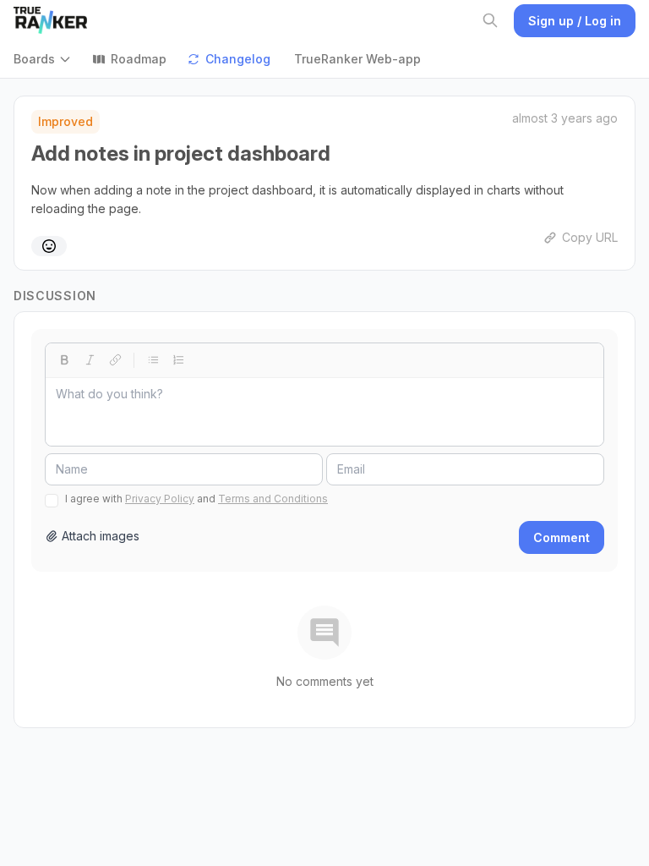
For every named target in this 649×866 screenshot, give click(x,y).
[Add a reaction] (49, 246)
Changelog (237, 59)
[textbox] (324, 412)
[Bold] (64, 360)
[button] (46, 59)
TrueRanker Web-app (357, 59)
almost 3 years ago (565, 118)
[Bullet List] (153, 360)
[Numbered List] (178, 360)
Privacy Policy (159, 498)
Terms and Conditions (273, 498)
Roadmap (138, 59)
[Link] (115, 360)
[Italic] (89, 360)
